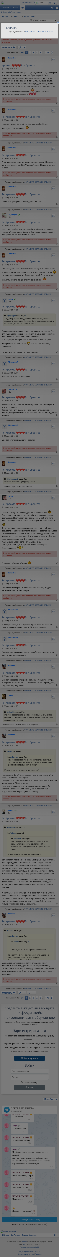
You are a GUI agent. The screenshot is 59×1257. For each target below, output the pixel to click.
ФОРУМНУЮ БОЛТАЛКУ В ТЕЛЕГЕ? (39, 32)
